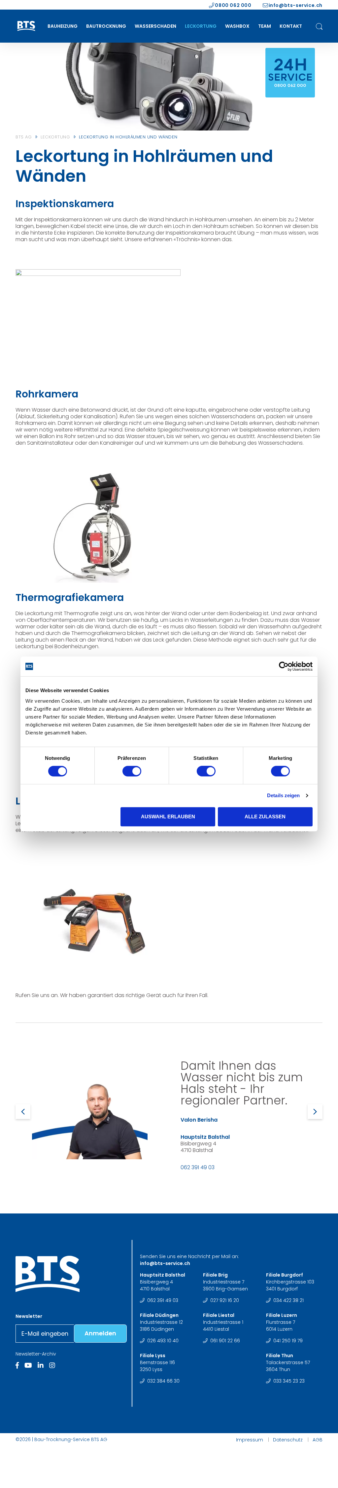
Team (264, 26)
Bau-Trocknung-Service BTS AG (70, 1439)
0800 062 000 (233, 5)
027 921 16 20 (224, 1300)
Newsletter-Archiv (36, 1354)
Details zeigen (283, 795)
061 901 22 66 (225, 1340)
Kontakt (291, 26)
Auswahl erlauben (168, 816)
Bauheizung (63, 26)
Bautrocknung (106, 26)
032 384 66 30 (163, 1381)
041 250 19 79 (288, 1340)
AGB (317, 1439)
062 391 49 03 (198, 1167)
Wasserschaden (155, 26)
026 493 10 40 (163, 1340)
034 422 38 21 (288, 1300)
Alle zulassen (265, 816)
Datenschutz (288, 1439)
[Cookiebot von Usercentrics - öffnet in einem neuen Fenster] (284, 666)
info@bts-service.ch (295, 5)
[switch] (131, 772)
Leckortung (201, 26)
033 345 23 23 (289, 1381)
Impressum (249, 1439)
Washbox (237, 26)
